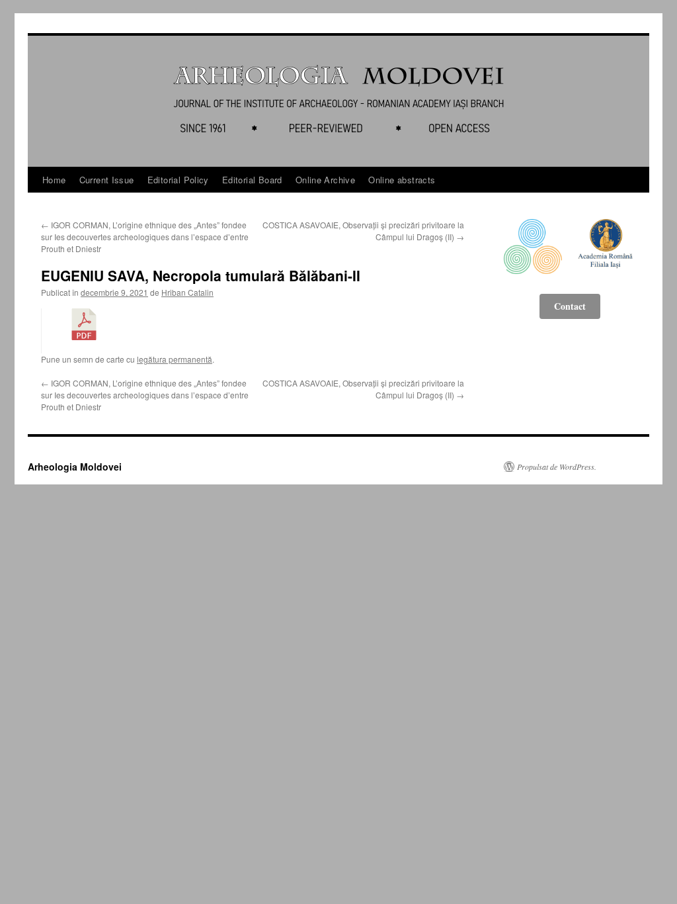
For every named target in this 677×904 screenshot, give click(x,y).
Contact (570, 306)
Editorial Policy (178, 179)
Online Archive (325, 179)
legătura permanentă (174, 359)
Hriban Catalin (187, 292)
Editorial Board (252, 179)
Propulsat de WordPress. (556, 466)
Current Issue (106, 179)
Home (54, 179)
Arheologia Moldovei (75, 466)
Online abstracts (401, 179)
